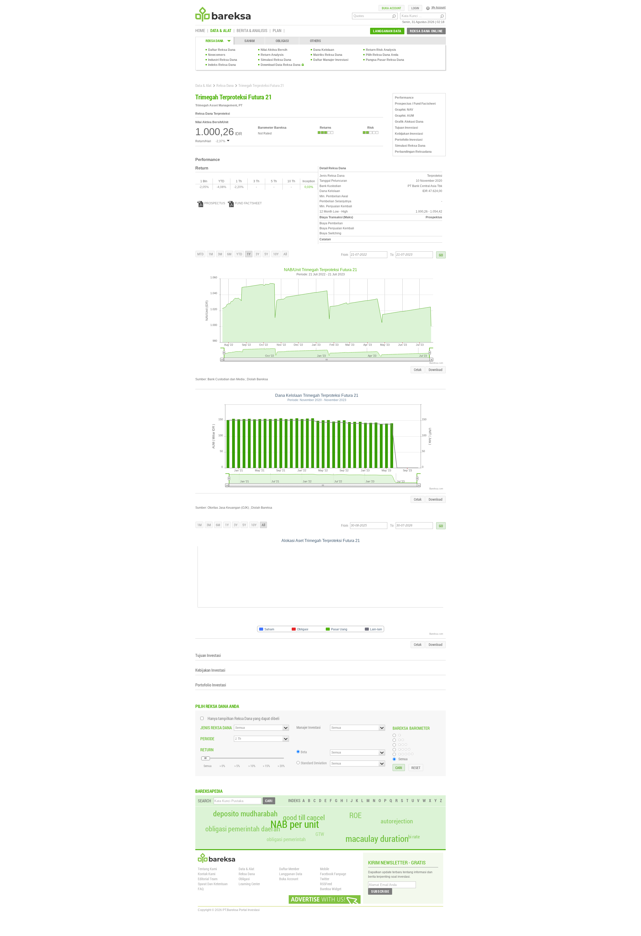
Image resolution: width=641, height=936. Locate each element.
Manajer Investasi (308, 727)
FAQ (201, 888)
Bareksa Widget (330, 888)
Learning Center (249, 883)
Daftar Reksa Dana (221, 50)
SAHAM (249, 40)
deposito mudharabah (245, 813)
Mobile (324, 868)
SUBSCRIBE (380, 891)
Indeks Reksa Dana (222, 65)
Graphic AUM (404, 115)
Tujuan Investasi (406, 127)
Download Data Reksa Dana (280, 65)
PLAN (277, 31)
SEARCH (204, 800)
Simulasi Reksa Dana (276, 60)
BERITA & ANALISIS (252, 31)
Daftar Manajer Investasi (330, 60)
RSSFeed (326, 883)
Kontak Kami (206, 873)
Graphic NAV (404, 109)
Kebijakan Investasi (409, 133)
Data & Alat (203, 85)
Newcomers (216, 55)
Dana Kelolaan (323, 50)
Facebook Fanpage (333, 873)
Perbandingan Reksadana (413, 151)
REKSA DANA (214, 40)
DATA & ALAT (220, 31)
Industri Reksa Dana (222, 60)
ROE (355, 815)
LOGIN (415, 8)
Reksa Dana (225, 85)
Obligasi (244, 878)
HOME (200, 31)
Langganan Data (290, 873)
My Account (438, 7)
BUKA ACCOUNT (391, 8)
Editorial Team (207, 878)
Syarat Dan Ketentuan (213, 883)
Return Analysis (272, 55)
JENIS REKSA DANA (216, 727)
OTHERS (315, 40)
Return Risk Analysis (381, 50)
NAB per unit (294, 824)
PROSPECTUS (214, 203)
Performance (404, 97)
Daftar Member (289, 868)
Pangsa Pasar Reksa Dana (385, 60)
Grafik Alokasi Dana (409, 121)
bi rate (414, 836)
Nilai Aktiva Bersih (274, 50)
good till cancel (304, 817)
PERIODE (207, 738)
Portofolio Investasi (408, 139)
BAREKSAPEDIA (209, 791)
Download (435, 369)
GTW (319, 834)
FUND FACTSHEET (248, 203)
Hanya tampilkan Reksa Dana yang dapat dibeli (243, 718)
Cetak (417, 369)
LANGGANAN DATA (387, 31)
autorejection (397, 821)
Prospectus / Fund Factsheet (415, 103)
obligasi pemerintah (286, 839)
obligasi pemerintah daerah (242, 828)
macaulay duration (377, 838)
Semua (403, 759)
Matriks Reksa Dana (327, 55)
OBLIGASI (282, 40)
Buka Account (288, 878)
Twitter (324, 878)
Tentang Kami (207, 868)
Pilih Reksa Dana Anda (382, 55)
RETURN (207, 749)
